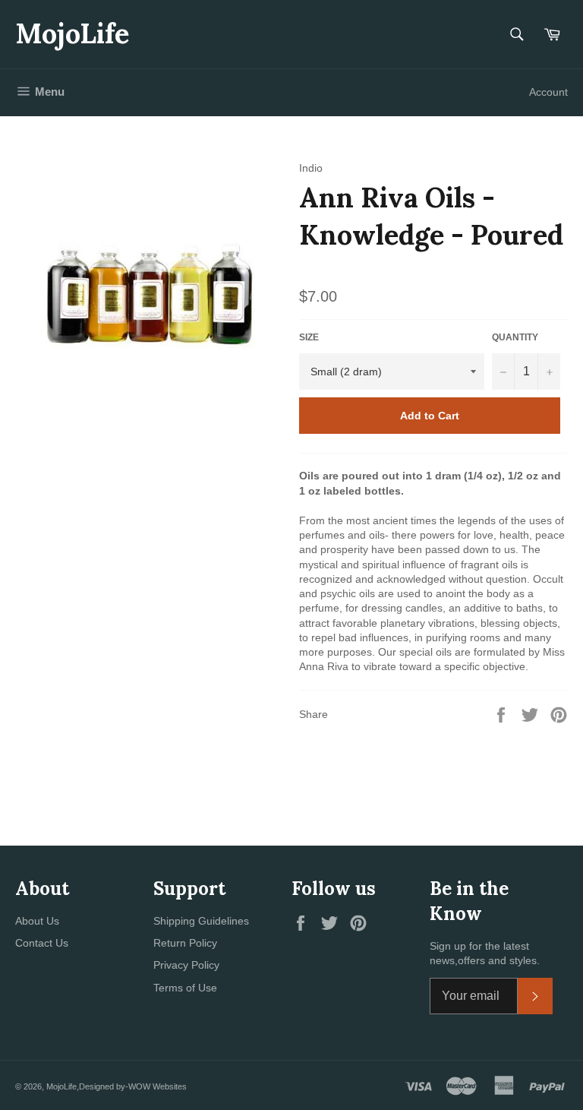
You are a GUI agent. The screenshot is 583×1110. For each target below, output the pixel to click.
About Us (37, 921)
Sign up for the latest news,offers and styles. (485, 953)
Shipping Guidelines (201, 921)
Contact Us (41, 943)
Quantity (515, 337)
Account (548, 92)
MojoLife (72, 33)
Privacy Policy (186, 965)
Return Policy (185, 943)
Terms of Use (185, 988)
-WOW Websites (156, 1086)
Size (309, 337)
